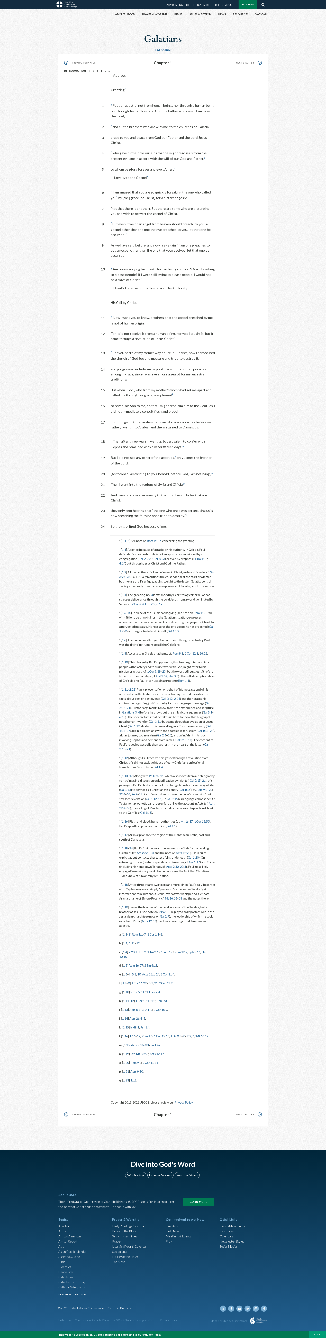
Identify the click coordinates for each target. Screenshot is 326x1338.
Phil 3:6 (173, 676)
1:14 (125, 1018)
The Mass (118, 1262)
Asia (61, 1246)
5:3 (151, 983)
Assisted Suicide (69, 1256)
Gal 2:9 (164, 916)
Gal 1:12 (167, 698)
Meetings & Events (178, 1236)
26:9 (134, 794)
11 (162, 776)
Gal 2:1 (161, 735)
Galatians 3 (129, 712)
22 (210, 789)
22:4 (122, 794)
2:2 (189, 1036)
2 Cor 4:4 (138, 604)
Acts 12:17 (149, 921)
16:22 (203, 653)
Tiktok (264, 1309)
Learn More (198, 1201)
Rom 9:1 (135, 1062)
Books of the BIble (124, 1231)
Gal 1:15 (172, 799)
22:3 (183, 866)
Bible (62, 1262)
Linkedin (247, 1309)
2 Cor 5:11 (137, 992)
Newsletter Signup (232, 1241)
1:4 (124, 595)
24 (211, 731)
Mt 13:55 (142, 1054)
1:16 (125, 821)
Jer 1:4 (144, 1027)
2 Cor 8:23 (158, 559)
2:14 (177, 698)
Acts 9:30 (172, 866)
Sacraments (119, 1251)
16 (128, 794)
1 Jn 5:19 (166, 952)
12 (138, 943)
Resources (227, 1231)
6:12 (159, 604)
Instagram (256, 1309)
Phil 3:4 (154, 776)
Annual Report (67, 1241)
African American (69, 1236)
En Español (163, 50)
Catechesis (65, 1277)
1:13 (125, 776)
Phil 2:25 (144, 559)
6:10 (122, 717)
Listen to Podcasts (160, 1175)
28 (128, 577)
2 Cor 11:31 (150, 1062)
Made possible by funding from (229, 1320)
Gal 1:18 (202, 731)
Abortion (64, 1226)
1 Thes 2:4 (153, 992)
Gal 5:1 (207, 712)
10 (129, 613)
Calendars (226, 1236)
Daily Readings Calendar (188, 4)
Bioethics (64, 1267)
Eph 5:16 (194, 952)
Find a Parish (202, 4)
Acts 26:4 (135, 1018)
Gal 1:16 (184, 789)
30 (147, 1045)
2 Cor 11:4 (167, 974)
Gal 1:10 (173, 631)
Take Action (173, 1226)
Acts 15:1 (148, 974)
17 (128, 731)
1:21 (126, 1071)
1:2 (124, 572)
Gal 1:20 (193, 857)
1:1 (124, 541)
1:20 (126, 1062)
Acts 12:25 (183, 853)
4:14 (122, 563)
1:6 (124, 613)
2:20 (131, 952)
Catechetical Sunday (71, 1282)
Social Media (228, 1246)
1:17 (125, 835)
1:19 (125, 907)
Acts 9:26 (137, 1045)
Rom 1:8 (199, 613)
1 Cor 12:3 (191, 653)
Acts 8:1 (134, 1009)
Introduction (75, 70)
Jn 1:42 (155, 1045)
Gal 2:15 (195, 780)
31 (152, 853)
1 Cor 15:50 (201, 821)
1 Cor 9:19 (154, 671)
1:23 (126, 1080)
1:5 (125, 965)
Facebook (231, 1309)
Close (316, 1334)
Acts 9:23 (143, 853)
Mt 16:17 (186, 821)
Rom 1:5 (147, 1036)
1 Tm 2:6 (152, 952)
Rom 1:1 (152, 541)
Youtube (239, 1309)
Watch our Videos (187, 1175)
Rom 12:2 (181, 952)
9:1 (147, 1009)
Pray (169, 1241)
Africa (62, 1231)
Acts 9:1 (201, 789)
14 (189, 740)
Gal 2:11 (180, 740)
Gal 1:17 (194, 862)
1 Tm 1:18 (200, 559)
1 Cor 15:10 (161, 1036)
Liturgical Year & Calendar (129, 1246)
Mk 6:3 (162, 912)
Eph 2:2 (150, 604)
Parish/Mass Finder (232, 1226)
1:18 (125, 848)
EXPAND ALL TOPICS (70, 1294)
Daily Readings (174, 4)
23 (164, 671)
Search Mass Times (124, 1236)
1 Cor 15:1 (142, 1001)
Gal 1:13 (125, 789)
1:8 (124, 653)
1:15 (126, 1027)
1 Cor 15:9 (160, 1009)
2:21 (132, 689)
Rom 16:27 (136, 965)
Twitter (223, 1309)
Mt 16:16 (171, 898)
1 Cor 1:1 (153, 934)
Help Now (248, 4)
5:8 (134, 974)
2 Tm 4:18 (150, 965)
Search (263, 3)
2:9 (132, 1054)
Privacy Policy (184, 1102)
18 (140, 794)
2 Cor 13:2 (166, 983)
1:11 (125, 689)
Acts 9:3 (175, 1036)
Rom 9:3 (177, 653)
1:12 (125, 758)
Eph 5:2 (141, 952)
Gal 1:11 (155, 721)
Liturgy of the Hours (125, 1256)
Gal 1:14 (161, 676)
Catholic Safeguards (71, 1287)
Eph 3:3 (162, 1001)
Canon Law (65, 1272)
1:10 (125, 662)
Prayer (116, 1241)
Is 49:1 (134, 1027)
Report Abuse (224, 4)
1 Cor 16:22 (139, 983)
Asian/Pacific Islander (72, 1251)
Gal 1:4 (158, 767)
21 (128, 708)
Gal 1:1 (171, 826)
